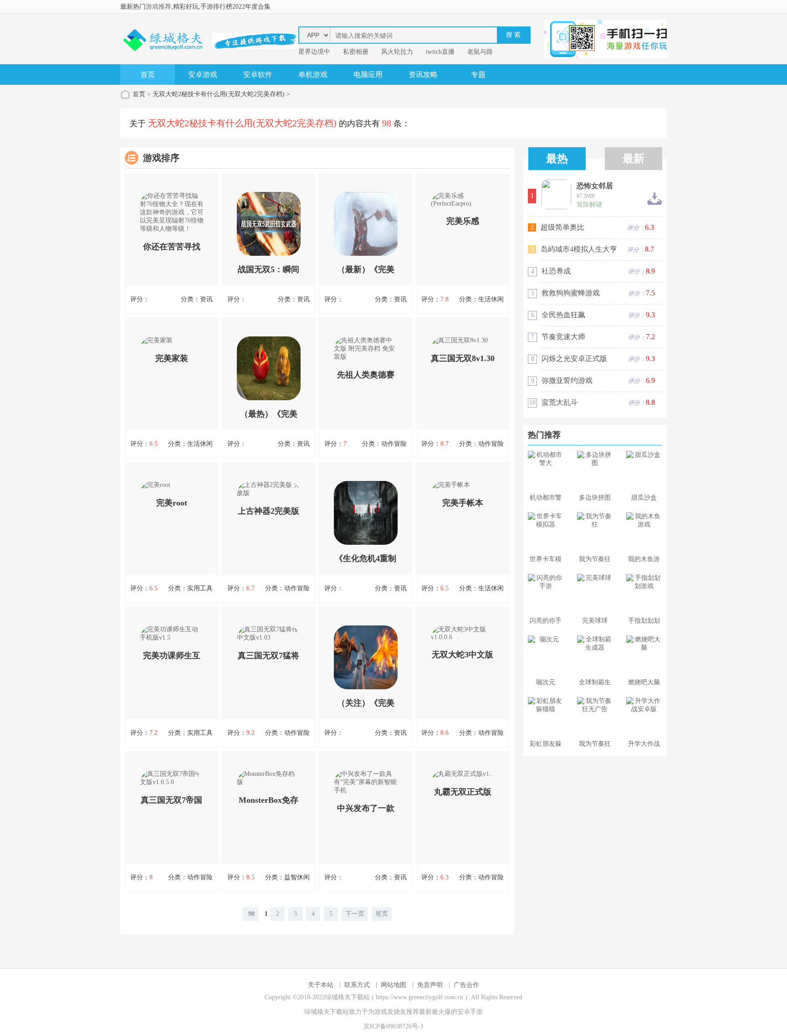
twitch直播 (440, 51)
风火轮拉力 (397, 51)
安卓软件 (257, 74)
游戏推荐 (158, 6)
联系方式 (357, 984)
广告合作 (466, 984)
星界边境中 (314, 51)
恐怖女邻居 (595, 186)
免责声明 (430, 984)
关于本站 (320, 984)
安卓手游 (470, 1011)
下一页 (354, 913)
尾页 (381, 913)
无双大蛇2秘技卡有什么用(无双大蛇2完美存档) (219, 94)
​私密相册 (355, 51)
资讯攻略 (423, 74)
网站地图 (393, 984)
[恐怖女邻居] (556, 194)
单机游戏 (312, 74)
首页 (147, 74)
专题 (478, 74)
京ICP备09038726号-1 (393, 1026)
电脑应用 (368, 74)
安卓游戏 (202, 74)
